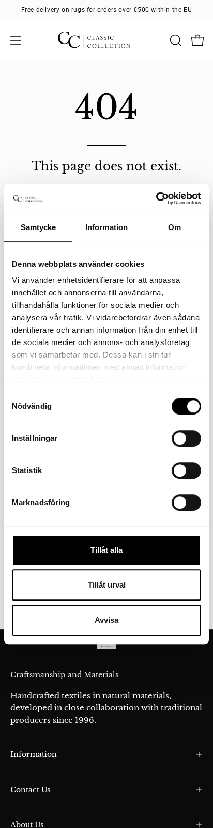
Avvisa (106, 620)
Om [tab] (174, 227)
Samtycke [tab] (38, 227)
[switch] (186, 438)
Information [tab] (106, 227)
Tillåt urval (107, 584)
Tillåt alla (106, 550)
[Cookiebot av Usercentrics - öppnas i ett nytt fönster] (156, 198)
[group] (106, 10)
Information (33, 754)
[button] (175, 40)
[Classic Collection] (106, 40)
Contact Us (30, 789)
